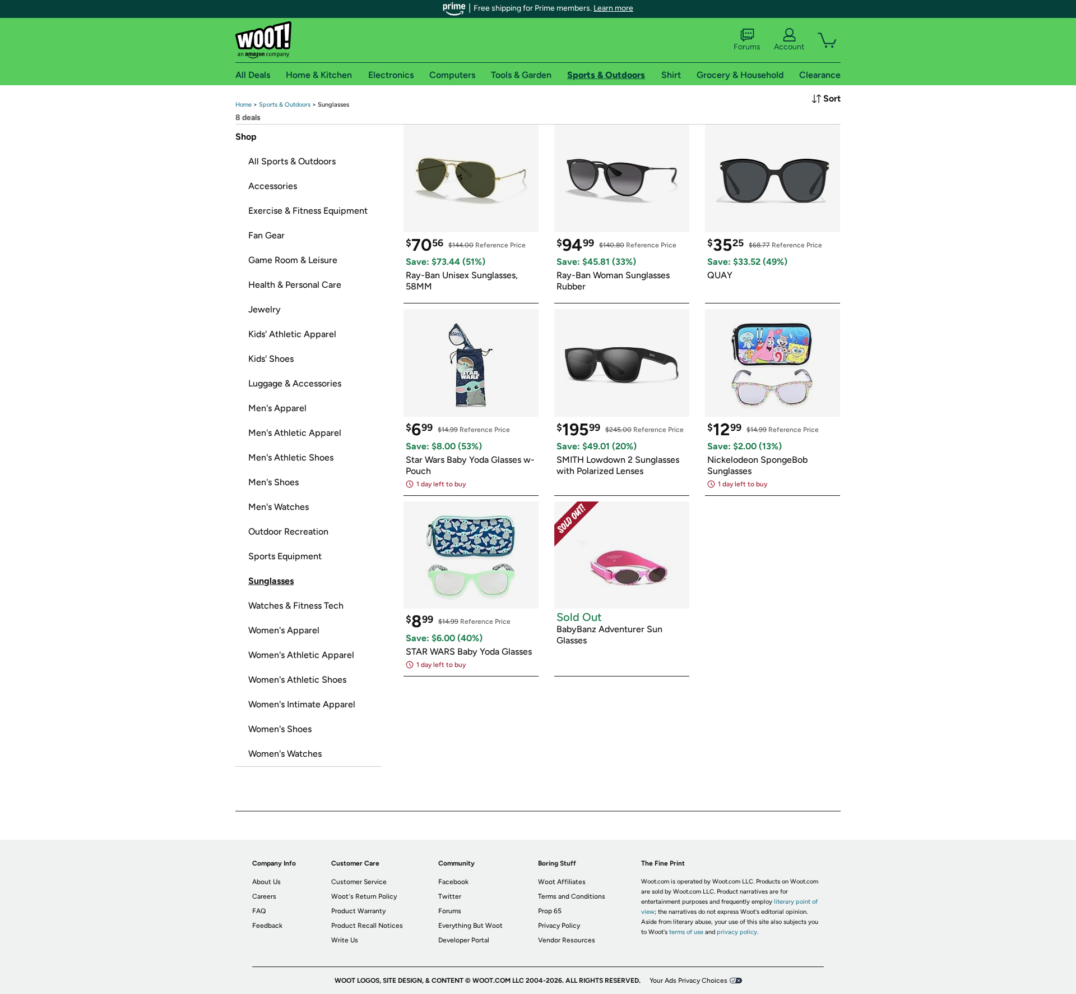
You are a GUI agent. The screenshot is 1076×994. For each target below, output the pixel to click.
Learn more (613, 8)
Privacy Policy (559, 925)
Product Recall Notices (367, 925)
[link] (243, 104)
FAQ (259, 911)
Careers (264, 896)
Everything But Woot (470, 925)
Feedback (267, 925)
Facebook (453, 882)
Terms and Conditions (571, 896)
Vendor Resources (566, 940)
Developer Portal (463, 940)
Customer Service (359, 882)
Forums (747, 47)
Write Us (344, 940)
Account (789, 47)
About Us (266, 882)
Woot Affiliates (562, 882)
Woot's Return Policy (364, 896)
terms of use (686, 932)
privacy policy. (737, 932)
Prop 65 (550, 911)
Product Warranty (358, 911)
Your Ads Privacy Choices (688, 980)
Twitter (449, 896)
